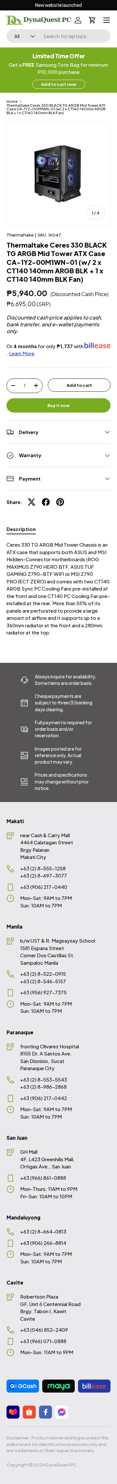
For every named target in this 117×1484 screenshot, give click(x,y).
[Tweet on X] (31, 502)
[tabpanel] (58, 588)
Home (12, 101)
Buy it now (58, 405)
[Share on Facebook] (46, 502)
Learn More (21, 353)
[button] (92, 20)
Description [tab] (21, 529)
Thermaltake (19, 235)
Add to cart (79, 385)
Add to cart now (58, 84)
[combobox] (58, 36)
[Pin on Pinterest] (60, 502)
